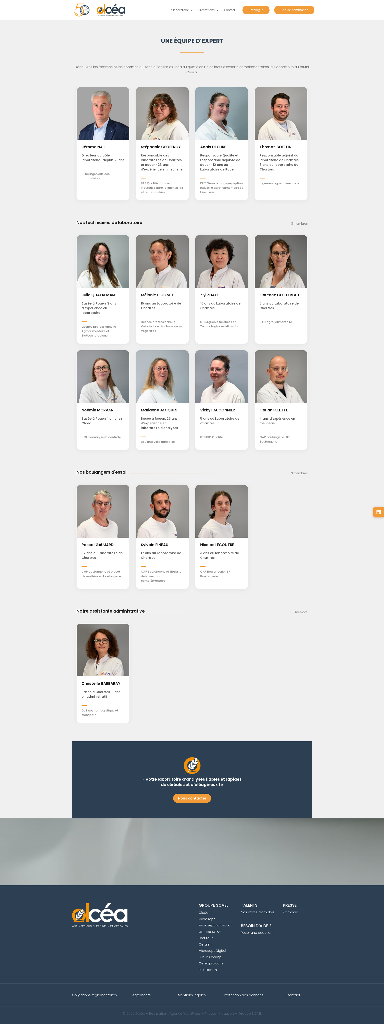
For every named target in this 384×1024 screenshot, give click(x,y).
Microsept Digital (212, 950)
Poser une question (256, 932)
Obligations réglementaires (94, 995)
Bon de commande (294, 10)
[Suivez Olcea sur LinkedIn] (378, 512)
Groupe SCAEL (210, 931)
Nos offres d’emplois (257, 912)
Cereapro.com (211, 963)
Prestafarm (208, 969)
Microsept (207, 919)
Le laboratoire (179, 10)
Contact (229, 10)
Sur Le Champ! (210, 957)
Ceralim (205, 944)
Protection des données (244, 995)
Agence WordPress (185, 1013)
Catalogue (256, 10)
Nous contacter (192, 798)
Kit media (290, 912)
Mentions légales (192, 995)
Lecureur (206, 938)
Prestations (206, 10)
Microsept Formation (215, 925)
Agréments (141, 995)
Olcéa (203, 912)
